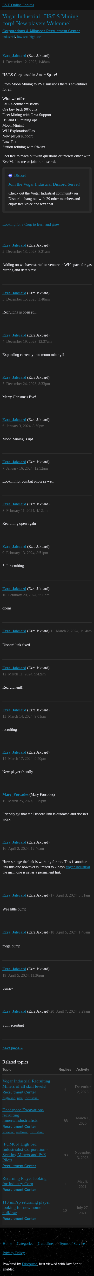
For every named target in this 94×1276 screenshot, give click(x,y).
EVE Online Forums (18, 5)
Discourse (29, 1264)
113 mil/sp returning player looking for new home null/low (26, 1207)
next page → (12, 1048)
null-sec (22, 1132)
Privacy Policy (14, 1253)
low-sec (22, 37)
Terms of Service (72, 1243)
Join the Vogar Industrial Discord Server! (44, 184)
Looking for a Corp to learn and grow (31, 224)
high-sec (35, 37)
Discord (20, 175)
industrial (8, 37)
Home (7, 1243)
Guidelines (46, 1243)
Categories (25, 1243)
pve (20, 1098)
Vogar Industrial (78, 867)
